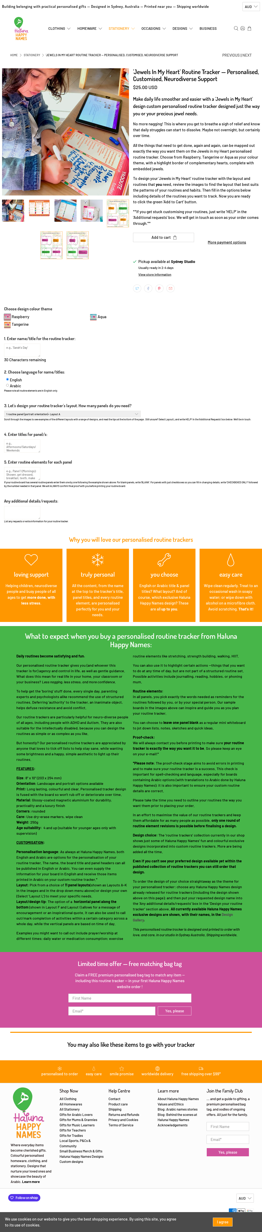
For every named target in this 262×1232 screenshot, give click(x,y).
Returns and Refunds (123, 1114)
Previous (231, 55)
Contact (114, 1099)
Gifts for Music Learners (77, 1125)
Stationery (32, 55)
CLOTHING (56, 28)
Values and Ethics (171, 1104)
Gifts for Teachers (73, 1130)
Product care (118, 1104)
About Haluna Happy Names (178, 1099)
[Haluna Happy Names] (21, 28)
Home (14, 55)
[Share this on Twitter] (137, 288)
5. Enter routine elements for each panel (38, 462)
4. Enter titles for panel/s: (25, 434)
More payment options (227, 242)
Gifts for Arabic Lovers (76, 1114)
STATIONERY (119, 28)
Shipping (114, 1109)
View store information (154, 274)
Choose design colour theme (28, 308)
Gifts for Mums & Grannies (78, 1120)
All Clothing (68, 1099)
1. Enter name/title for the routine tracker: (39, 338)
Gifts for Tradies (71, 1135)
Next (247, 55)
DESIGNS (180, 28)
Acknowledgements (172, 1125)
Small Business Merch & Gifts (81, 1151)
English (16, 379)
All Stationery (70, 1109)
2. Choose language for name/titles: (34, 372)
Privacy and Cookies (123, 1120)
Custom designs (71, 1161)
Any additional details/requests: (31, 501)
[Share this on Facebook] (148, 288)
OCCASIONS (150, 28)
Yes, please (174, 1010)
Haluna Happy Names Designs (82, 1156)
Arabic (15, 385)
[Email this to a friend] (170, 288)
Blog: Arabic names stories (178, 1109)
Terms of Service (120, 1125)
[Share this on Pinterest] (159, 288)
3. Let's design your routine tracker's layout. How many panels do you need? (68, 405)
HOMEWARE (87, 28)
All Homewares (71, 1104)
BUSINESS (208, 28)
